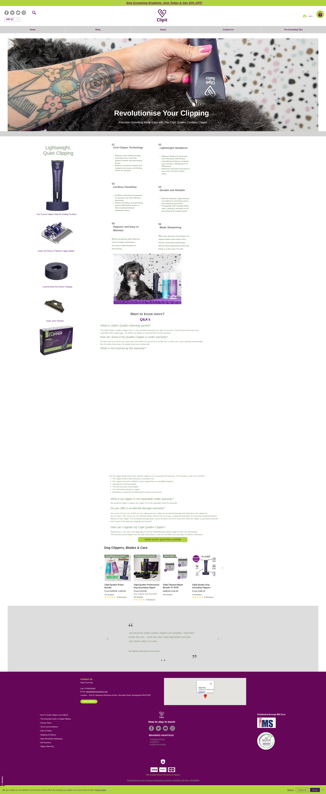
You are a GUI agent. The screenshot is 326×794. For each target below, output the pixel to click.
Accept (315, 790)
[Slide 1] (161, 660)
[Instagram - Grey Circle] (24, 12)
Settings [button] (290, 790)
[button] (320, 14)
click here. (119, 333)
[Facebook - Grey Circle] (6, 12)
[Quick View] (205, 568)
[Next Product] (222, 567)
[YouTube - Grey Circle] (18, 12)
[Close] (322, 790)
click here (140, 532)
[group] (161, 578)
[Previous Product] (100, 567)
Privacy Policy (100, 790)
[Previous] (107, 638)
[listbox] (12, 19)
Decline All (302, 790)
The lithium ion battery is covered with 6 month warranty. (147, 333)
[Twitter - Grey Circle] (12, 12)
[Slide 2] (164, 660)
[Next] (218, 638)
